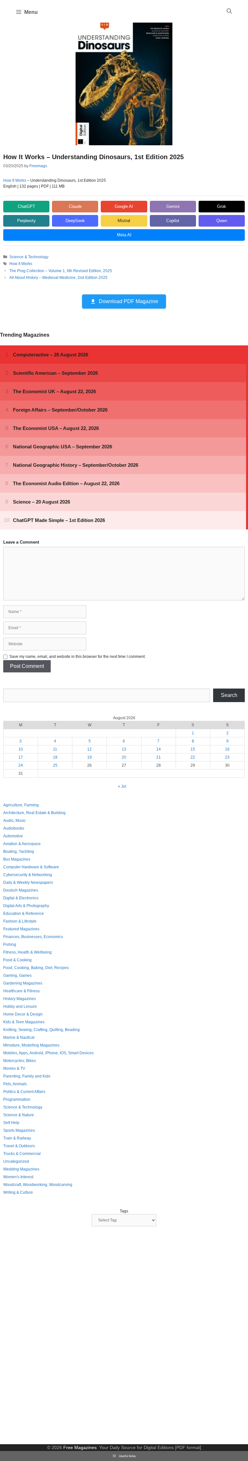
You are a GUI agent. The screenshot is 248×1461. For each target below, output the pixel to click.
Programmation (16, 1099)
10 (20, 749)
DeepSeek (75, 220)
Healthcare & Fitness (21, 991)
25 (55, 765)
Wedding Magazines (21, 1169)
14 (158, 749)
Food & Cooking (17, 960)
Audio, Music (14, 820)
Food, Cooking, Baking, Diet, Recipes (36, 967)
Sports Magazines (19, 1130)
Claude (75, 206)
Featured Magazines (21, 929)
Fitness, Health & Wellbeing (27, 952)
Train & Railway (17, 1138)
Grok (221, 206)
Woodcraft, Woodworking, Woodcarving (37, 1184)
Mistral (124, 220)
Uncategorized (16, 1161)
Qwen (221, 220)
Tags (124, 1211)
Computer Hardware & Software (31, 867)
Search (229, 695)
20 (124, 757)
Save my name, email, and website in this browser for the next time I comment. (77, 656)
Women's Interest (18, 1177)
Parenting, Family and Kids (26, 1076)
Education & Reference (23, 913)
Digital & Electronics (20, 898)
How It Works (14, 180)
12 (89, 749)
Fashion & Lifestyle (19, 921)
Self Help (11, 1122)
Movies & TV (14, 1068)
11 (55, 749)
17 (20, 757)
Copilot (172, 220)
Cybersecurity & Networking (27, 875)
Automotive (13, 836)
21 (158, 757)
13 (124, 749)
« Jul (122, 786)
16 (227, 749)
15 (193, 749)
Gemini (173, 206)
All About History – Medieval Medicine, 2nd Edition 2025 (58, 277)
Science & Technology (28, 257)
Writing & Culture (18, 1192)
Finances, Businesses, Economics (33, 937)
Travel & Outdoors (19, 1146)
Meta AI (124, 234)
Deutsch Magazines (20, 890)
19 (89, 757)
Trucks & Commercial (22, 1153)
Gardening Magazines (22, 983)
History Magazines (19, 998)
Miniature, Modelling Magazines (31, 1045)
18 (55, 757)
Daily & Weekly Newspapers (28, 882)
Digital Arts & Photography (26, 906)
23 (227, 757)
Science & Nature (18, 1115)
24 (20, 765)
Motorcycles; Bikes (19, 1060)
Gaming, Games (17, 975)
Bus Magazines (16, 859)
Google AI (124, 206)
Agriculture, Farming (21, 805)
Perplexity (26, 220)
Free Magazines (80, 1447)
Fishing (9, 944)
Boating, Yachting (18, 851)
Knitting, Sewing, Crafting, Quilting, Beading (41, 1029)
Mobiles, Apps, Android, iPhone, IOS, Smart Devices (48, 1053)
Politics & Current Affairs (24, 1091)
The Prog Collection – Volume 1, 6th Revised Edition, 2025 (60, 271)
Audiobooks (13, 828)
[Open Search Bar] (229, 11)
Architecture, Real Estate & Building (34, 813)
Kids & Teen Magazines (24, 1022)
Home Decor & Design (23, 1014)
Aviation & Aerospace (22, 844)
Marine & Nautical (19, 1037)
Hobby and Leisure (20, 1006)
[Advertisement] (51, 1336)
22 (193, 757)
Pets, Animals (15, 1084)
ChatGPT (26, 206)
